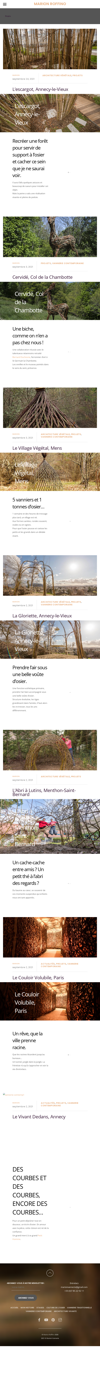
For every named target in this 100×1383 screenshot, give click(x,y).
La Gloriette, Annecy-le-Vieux (42, 616)
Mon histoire (27, 1307)
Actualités (48, 963)
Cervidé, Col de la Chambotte (42, 277)
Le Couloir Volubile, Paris (38, 977)
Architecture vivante (65, 1311)
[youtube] (46, 1319)
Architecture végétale (56, 75)
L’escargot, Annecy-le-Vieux (40, 89)
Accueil (14, 1307)
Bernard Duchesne (21, 357)
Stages (40, 1307)
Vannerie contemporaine (68, 263)
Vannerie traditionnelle (79, 1307)
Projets (78, 75)
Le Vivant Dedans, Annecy (38, 1116)
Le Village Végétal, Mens (37, 448)
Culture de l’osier (55, 1307)
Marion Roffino (49, 1334)
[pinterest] (53, 1319)
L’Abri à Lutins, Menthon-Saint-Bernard (44, 792)
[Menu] (5, 4)
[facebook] (39, 1319)
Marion (16, 75)
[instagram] (60, 1319)
